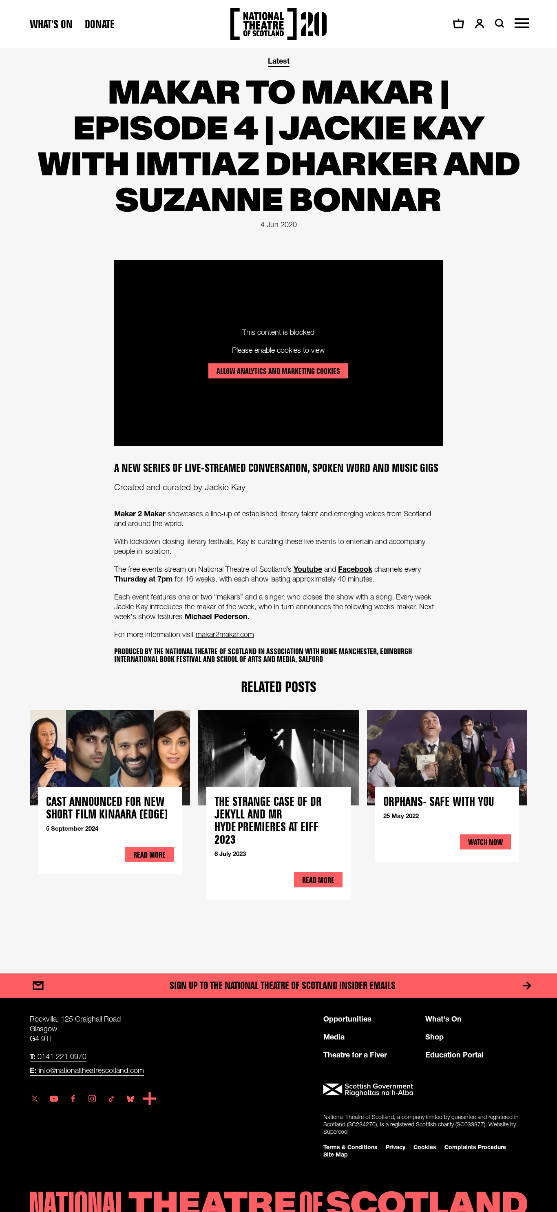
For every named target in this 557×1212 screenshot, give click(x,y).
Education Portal (454, 1054)
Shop (434, 1036)
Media (334, 1036)
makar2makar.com (225, 634)
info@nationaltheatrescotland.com (87, 1070)
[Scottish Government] (425, 1090)
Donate (100, 24)
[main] (278, 502)
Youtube (308, 568)
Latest (279, 60)
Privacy (395, 1146)
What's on (51, 24)
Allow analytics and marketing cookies (278, 371)
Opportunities (347, 1018)
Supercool (336, 1131)
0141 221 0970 (58, 1056)
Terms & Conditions (350, 1146)
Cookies (424, 1146)
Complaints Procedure (475, 1146)
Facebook (355, 568)
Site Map (335, 1154)
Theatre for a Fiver (355, 1054)
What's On (443, 1018)
